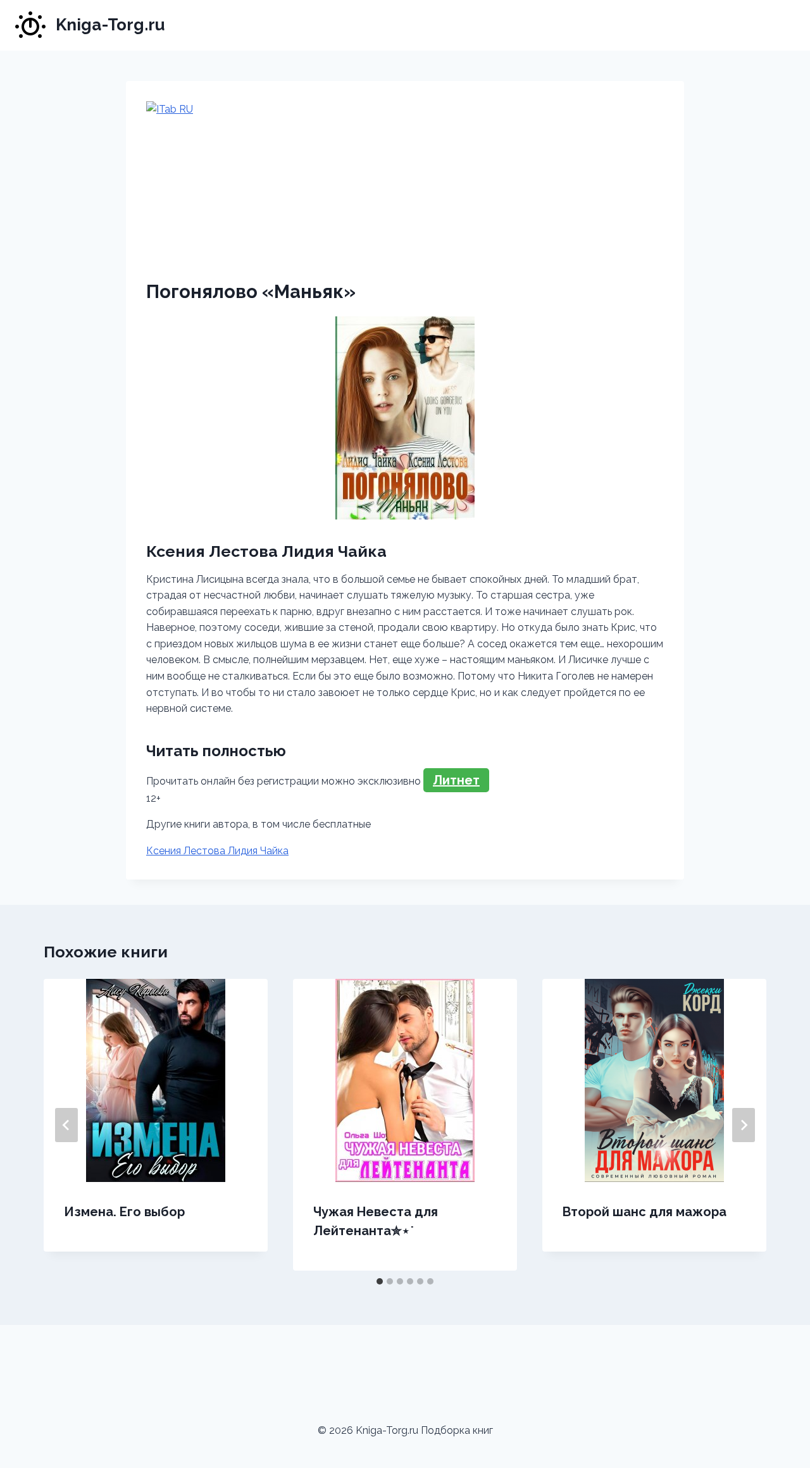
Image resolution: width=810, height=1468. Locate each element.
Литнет (456, 780)
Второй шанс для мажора (644, 1211)
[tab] (380, 1281)
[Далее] (743, 1125)
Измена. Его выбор (124, 1211)
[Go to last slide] (66, 1125)
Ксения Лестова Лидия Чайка (217, 851)
